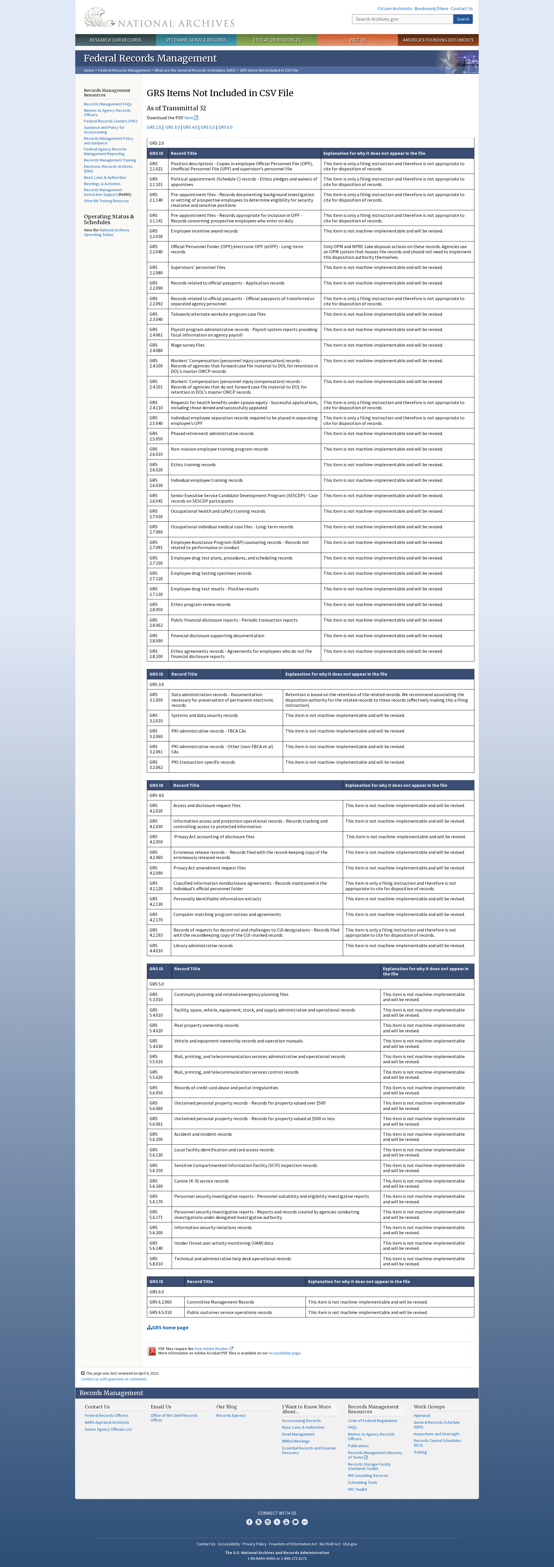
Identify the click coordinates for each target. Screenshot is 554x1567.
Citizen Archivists (395, 8)
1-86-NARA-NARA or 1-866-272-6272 (277, 1558)
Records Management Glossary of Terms (375, 1455)
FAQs (352, 1427)
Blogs (295, 1521)
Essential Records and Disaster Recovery (309, 1450)
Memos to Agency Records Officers (107, 113)
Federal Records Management (124, 70)
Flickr (304, 1521)
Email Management (298, 1434)
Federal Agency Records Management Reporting (105, 151)
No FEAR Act (330, 1543)
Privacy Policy (255, 1543)
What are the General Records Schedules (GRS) (195, 70)
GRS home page (170, 1327)
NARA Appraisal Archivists (107, 1422)
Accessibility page (285, 1353)
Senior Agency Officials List (108, 1429)
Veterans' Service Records (196, 40)
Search (463, 19)
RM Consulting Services (368, 1475)
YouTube (286, 1521)
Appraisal (422, 1415)
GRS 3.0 (172, 127)
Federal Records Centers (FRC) (110, 121)
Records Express (231, 1415)
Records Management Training (110, 160)
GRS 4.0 (190, 127)
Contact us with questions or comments (114, 1379)
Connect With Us (277, 1513)
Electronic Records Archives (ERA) (108, 169)
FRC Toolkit (357, 1489)
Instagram (267, 1521)
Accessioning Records (301, 1420)
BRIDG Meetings (296, 1441)
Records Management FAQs (108, 104)
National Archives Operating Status (107, 232)
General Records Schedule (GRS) (437, 1425)
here (188, 117)
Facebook (249, 1521)
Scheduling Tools (362, 1482)
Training (420, 1452)
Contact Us (462, 8)
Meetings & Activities (102, 183)
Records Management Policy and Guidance (108, 141)
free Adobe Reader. (211, 1348)
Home (89, 70)
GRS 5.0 (208, 127)
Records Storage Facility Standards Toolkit (369, 1466)
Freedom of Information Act (293, 1543)
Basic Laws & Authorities (105, 177)
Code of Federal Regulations (372, 1420)
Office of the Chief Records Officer (174, 1418)
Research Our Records (115, 40)
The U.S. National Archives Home (159, 17)
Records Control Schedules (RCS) (437, 1443)
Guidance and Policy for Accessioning (104, 130)
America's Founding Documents (438, 40)
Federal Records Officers (106, 1415)
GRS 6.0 (225, 127)
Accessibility (229, 1543)
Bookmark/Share (431, 8)
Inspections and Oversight (436, 1433)
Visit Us (357, 40)
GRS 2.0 (154, 127)
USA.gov (350, 1543)
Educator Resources (277, 40)
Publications (358, 1445)
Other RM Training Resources (106, 200)
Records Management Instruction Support (103, 192)
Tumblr (277, 1521)
